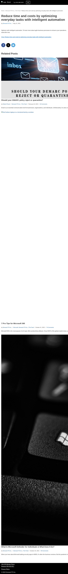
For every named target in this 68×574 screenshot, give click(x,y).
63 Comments (43, 104)
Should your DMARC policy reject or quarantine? (22, 100)
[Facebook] (3, 45)
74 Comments (50, 327)
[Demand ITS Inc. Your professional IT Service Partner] (6, 2)
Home (2, 10)
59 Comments (44, 550)
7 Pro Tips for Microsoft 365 (13, 323)
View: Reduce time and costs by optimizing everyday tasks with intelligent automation (26, 37)
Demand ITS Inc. (7, 23)
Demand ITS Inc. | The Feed (12, 10)
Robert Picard (6, 104)
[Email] (13, 45)
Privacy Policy (5, 569)
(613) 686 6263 (19, 2)
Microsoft (15, 327)
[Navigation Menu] (28, 2)
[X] (8, 45)
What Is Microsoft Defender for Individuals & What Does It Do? (27, 547)
